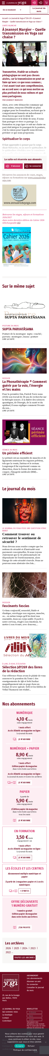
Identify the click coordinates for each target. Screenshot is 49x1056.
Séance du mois (9, 450)
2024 (24, 948)
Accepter (20, 1046)
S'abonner (15, 166)
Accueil (5, 18)
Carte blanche (9, 25)
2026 (8, 948)
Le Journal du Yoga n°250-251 (20, 18)
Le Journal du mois (39, 10)
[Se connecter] (40, 2)
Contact (5, 1018)
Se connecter (35, 166)
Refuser (31, 1046)
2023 (33, 948)
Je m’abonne (24, 739)
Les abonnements (34, 978)
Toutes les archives (24, 957)
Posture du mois (10, 326)
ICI (18, 223)
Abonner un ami (34, 981)
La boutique (7, 1015)
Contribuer (7, 1021)
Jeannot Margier (14, 100)
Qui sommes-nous (10, 1012)
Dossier (6, 378)
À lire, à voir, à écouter (13, 664)
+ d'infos (24, 891)
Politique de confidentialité (25, 1050)
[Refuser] (45, 1042)
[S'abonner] (34, 2)
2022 (8, 952)
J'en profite (24, 927)
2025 (16, 948)
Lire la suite (8, 339)
